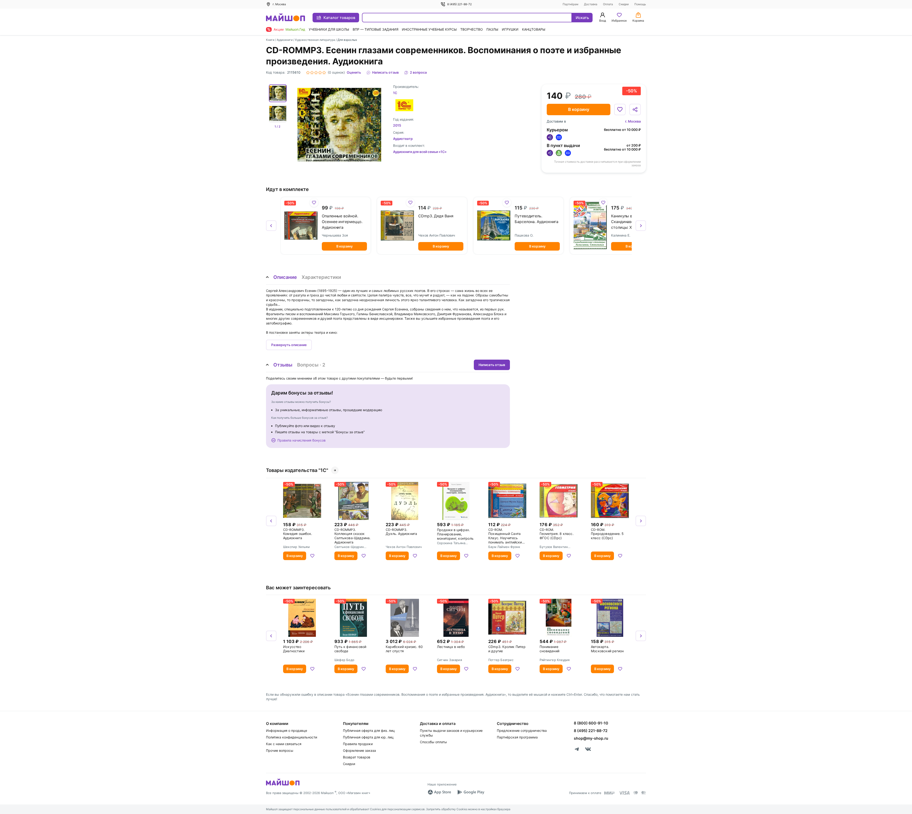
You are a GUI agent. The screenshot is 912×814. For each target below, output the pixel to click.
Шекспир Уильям (296, 547)
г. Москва (633, 121)
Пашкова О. (524, 235)
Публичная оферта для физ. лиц (369, 730)
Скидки (624, 4)
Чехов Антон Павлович (436, 235)
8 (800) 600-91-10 (591, 723)
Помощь (640, 4)
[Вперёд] (641, 225)
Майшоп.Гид (295, 29)
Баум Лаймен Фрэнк (504, 547)
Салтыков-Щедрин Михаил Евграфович (350, 547)
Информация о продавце (286, 730)
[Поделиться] (635, 109)
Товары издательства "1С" (297, 470)
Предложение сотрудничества (522, 730)
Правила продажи (358, 744)
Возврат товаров (356, 757)
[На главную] (285, 17)
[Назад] (271, 225)
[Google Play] (470, 792)
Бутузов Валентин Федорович (554, 547)
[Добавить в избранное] (620, 109)
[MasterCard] (635, 793)
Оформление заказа (359, 750)
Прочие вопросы (279, 750)
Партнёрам (570, 4)
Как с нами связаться (283, 744)
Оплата (608, 4)
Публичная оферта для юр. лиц (368, 737)
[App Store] (439, 792)
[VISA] (624, 793)
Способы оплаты (433, 742)
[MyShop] (282, 785)
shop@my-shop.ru (591, 738)
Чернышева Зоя (335, 235)
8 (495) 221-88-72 (459, 4)
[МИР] (609, 793)
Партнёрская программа (517, 737)
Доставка (590, 4)
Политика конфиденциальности (291, 737)
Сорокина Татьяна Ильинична (451, 543)
